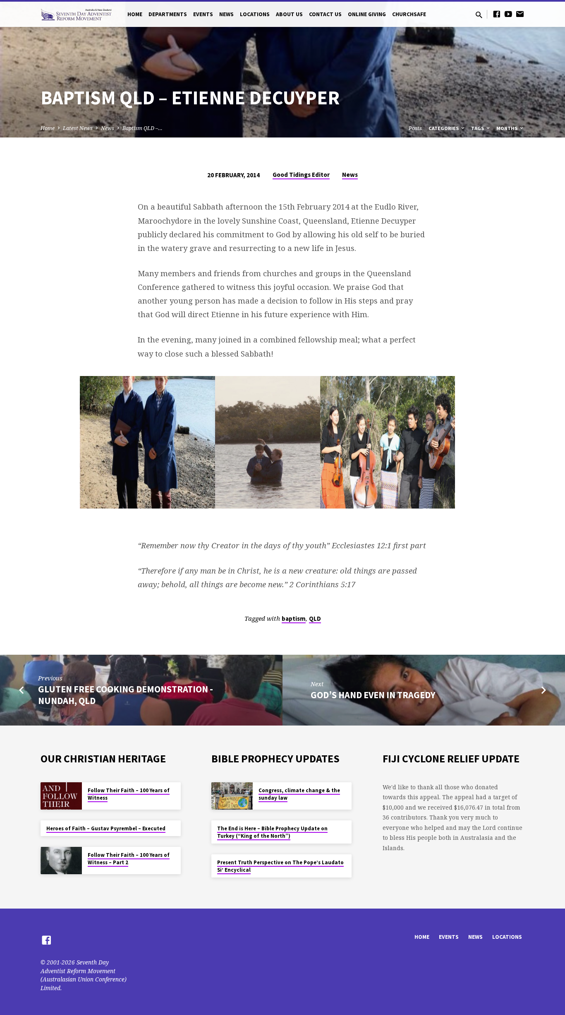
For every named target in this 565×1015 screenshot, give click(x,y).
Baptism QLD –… (142, 128)
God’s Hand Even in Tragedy (373, 695)
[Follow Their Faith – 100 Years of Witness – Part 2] (61, 861)
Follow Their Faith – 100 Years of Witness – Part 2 (129, 858)
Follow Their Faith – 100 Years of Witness (129, 794)
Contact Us (325, 14)
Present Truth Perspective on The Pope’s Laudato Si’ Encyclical (280, 866)
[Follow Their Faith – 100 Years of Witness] (61, 796)
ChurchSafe (409, 14)
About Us (289, 14)
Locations (255, 14)
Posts (415, 128)
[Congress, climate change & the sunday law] (232, 796)
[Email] (519, 14)
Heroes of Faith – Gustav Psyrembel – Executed (105, 828)
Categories (444, 128)
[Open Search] (479, 15)
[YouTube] (508, 14)
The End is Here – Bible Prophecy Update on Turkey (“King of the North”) (272, 832)
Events (203, 14)
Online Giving (367, 14)
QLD (315, 618)
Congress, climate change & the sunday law (299, 794)
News (226, 14)
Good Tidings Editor (301, 174)
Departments (167, 14)
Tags (478, 128)
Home (134, 14)
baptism (294, 618)
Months (507, 128)
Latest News (78, 128)
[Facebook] (496, 14)
